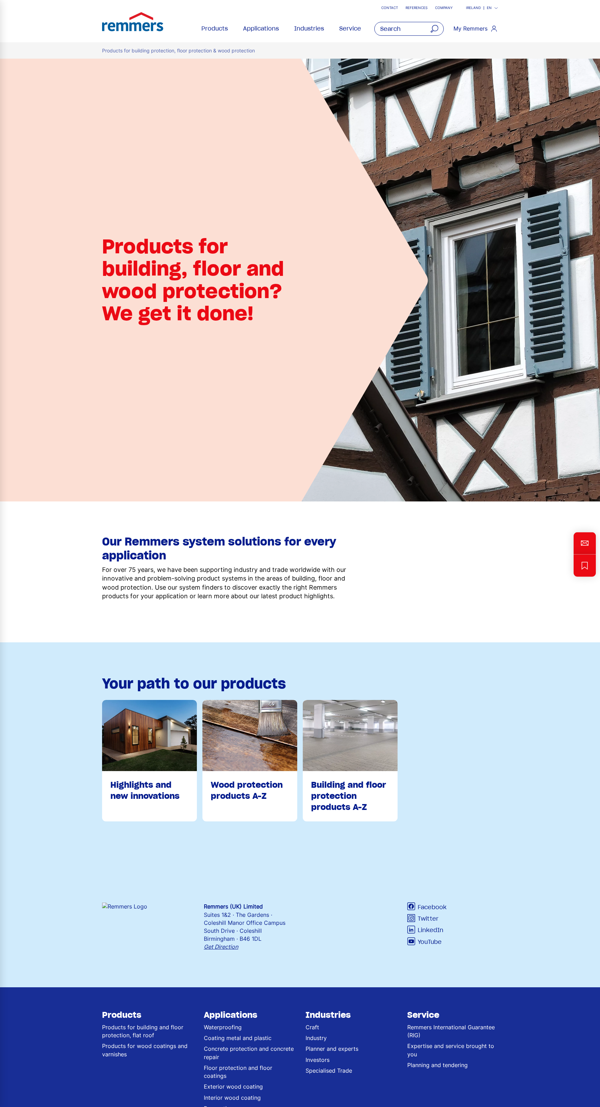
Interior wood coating (232, 1097)
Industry (316, 1037)
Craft (312, 1027)
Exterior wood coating (233, 1086)
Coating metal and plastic (238, 1037)
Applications (261, 28)
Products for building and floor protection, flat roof (142, 1031)
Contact (389, 8)
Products (214, 28)
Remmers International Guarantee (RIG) (451, 1031)
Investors (318, 1059)
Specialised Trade (329, 1070)
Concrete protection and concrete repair (249, 1052)
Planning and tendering (437, 1065)
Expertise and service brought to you (450, 1049)
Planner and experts (332, 1048)
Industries (309, 28)
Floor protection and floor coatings (238, 1071)
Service (350, 28)
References (416, 8)
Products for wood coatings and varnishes (145, 1049)
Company (444, 8)
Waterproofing (223, 1027)
